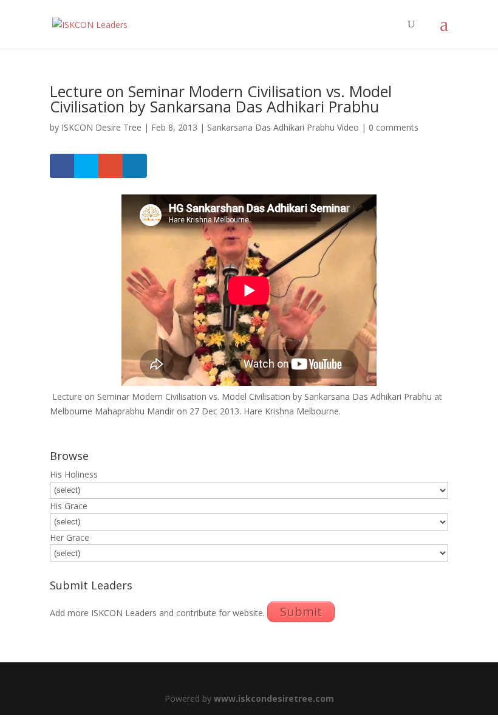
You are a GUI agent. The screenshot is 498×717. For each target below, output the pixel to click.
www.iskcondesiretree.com (274, 698)
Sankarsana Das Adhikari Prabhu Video (283, 127)
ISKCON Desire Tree (101, 127)
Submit (301, 611)
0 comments (393, 127)
